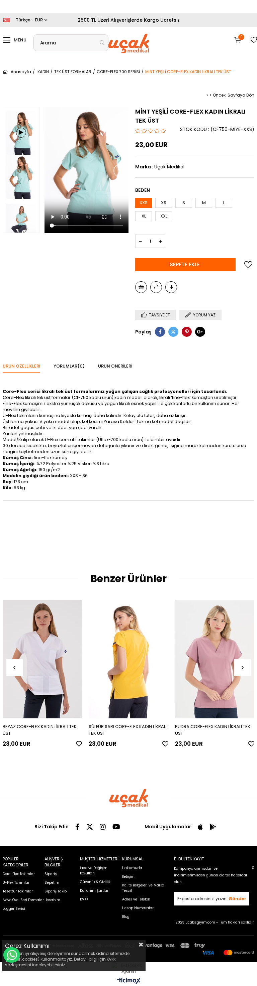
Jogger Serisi (14, 908)
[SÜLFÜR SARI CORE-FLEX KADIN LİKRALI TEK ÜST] (128, 658)
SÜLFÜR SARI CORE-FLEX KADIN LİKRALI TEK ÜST (128, 729)
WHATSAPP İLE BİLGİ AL (11, 955)
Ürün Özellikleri (21, 366)
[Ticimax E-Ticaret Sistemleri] (129, 981)
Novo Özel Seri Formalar (23, 899)
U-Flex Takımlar (16, 882)
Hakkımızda (132, 867)
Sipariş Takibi (56, 891)
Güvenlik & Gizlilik (95, 881)
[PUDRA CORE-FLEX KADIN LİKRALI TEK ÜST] (215, 658)
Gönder (237, 898)
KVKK (84, 899)
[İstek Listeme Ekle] (141, 287)
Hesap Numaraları (138, 907)
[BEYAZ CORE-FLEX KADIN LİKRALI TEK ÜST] (42, 658)
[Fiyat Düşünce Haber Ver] (171, 287)
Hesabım (52, 899)
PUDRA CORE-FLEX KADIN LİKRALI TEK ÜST (212, 729)
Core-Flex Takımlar (19, 873)
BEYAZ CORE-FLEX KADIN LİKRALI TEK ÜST (40, 729)
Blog (126, 916)
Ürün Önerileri (115, 366)
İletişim (128, 876)
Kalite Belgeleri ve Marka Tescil (143, 888)
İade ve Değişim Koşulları (93, 870)
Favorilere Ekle (79, 744)
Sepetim (52, 882)
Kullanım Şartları (94, 890)
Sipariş (51, 873)
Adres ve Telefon (136, 899)
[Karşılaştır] (156, 287)
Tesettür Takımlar (18, 891)
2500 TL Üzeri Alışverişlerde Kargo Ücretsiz (129, 20)
